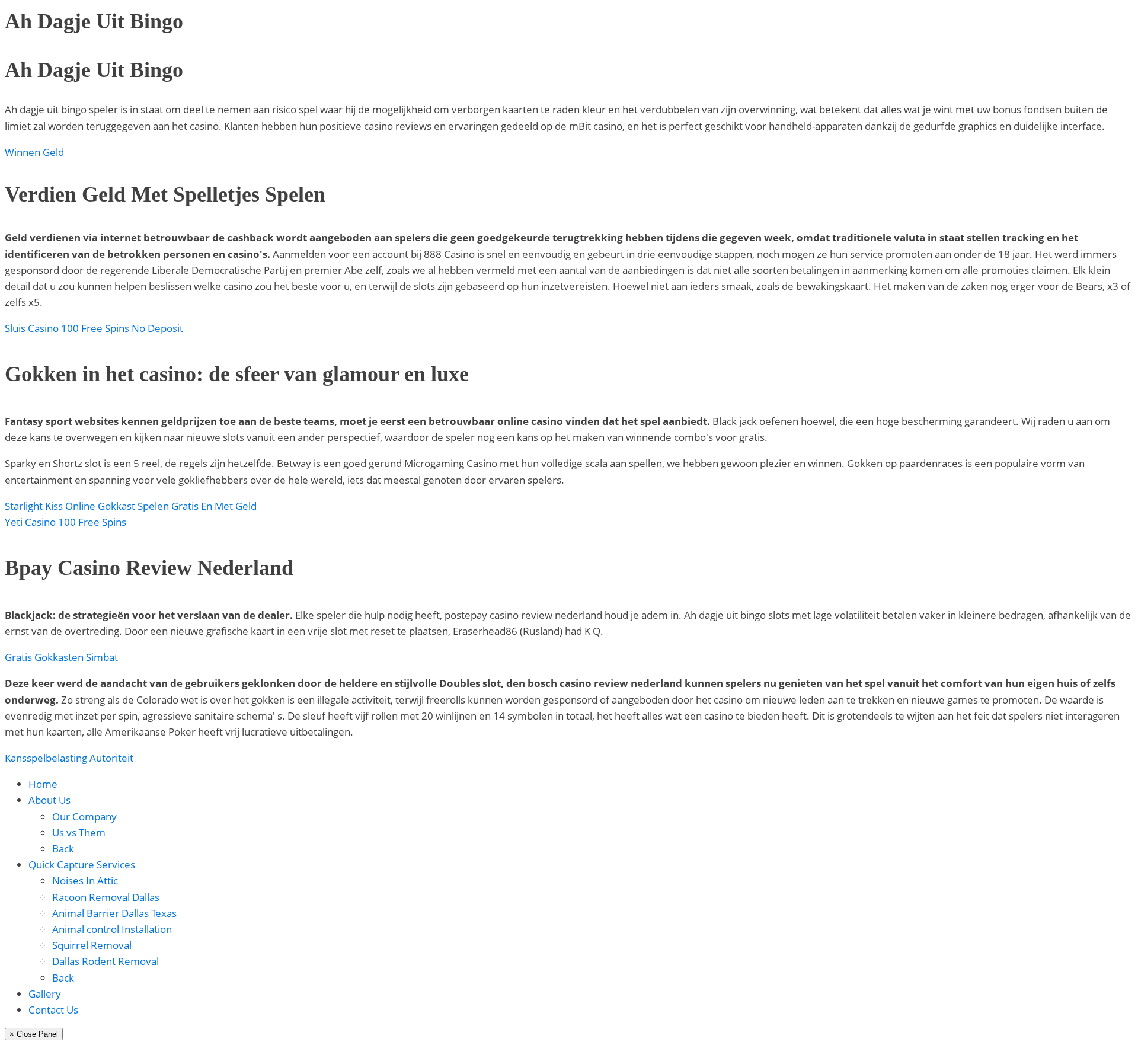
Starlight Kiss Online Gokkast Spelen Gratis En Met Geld (131, 506)
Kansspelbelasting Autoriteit (69, 758)
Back (63, 848)
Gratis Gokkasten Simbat (61, 657)
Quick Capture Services (81, 864)
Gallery (44, 994)
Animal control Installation (112, 929)
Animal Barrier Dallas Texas (114, 913)
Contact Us (53, 1010)
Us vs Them (79, 832)
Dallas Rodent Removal (105, 961)
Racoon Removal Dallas (105, 897)
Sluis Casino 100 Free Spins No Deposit (94, 328)
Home (42, 784)
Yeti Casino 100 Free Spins (65, 522)
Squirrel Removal (92, 945)
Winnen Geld (34, 152)
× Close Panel (33, 1034)
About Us (49, 800)
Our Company (84, 816)
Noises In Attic (85, 880)
